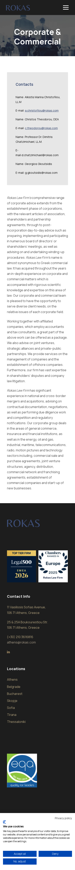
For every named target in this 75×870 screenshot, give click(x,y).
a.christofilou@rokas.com (42, 110)
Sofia (11, 707)
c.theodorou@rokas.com (41, 128)
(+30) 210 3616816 (20, 637)
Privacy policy (63, 818)
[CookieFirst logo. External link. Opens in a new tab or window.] (4, 822)
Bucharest (14, 693)
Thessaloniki (16, 721)
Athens (12, 679)
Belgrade (13, 686)
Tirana (11, 714)
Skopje (12, 700)
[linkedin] (8, 652)
